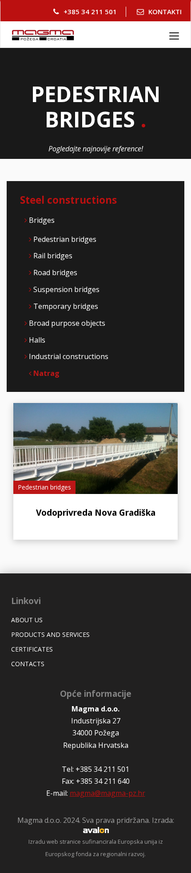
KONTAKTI (165, 11)
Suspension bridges (66, 289)
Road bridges (55, 272)
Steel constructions (68, 200)
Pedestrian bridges (64, 239)
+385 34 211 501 (90, 11)
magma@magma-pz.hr (107, 793)
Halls (37, 340)
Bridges (42, 220)
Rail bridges (52, 256)
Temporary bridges (65, 306)
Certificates (32, 649)
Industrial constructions (68, 356)
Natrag (46, 373)
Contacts (27, 664)
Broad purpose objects (67, 323)
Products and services (50, 634)
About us (27, 620)
